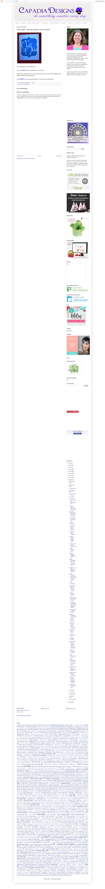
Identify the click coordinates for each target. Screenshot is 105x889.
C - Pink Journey (33, 753)
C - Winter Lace (54, 764)
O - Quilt (79, 804)
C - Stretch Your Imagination (67, 759)
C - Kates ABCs (48, 746)
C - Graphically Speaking (60, 741)
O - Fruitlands (53, 797)
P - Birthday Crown (58, 812)
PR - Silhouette (70, 857)
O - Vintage (27, 809)
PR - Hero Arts (25, 849)
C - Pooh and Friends (59, 753)
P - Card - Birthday (60, 814)
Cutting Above (48, 772)
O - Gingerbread (80, 797)
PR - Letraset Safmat (27, 850)
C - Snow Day (23, 758)
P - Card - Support (71, 819)
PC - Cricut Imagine (62, 834)
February (72, 696)
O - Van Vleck (83, 808)
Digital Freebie (52, 777)
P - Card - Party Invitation (30, 819)
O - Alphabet (59, 789)
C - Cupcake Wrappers (36, 737)
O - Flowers (37, 797)
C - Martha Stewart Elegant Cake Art (78, 747)
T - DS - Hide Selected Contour (32, 867)
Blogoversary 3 (72, 728)
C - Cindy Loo (56, 735)
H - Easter (22, 783)
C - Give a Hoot (39, 741)
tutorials (76, 873)
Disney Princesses (70, 777)
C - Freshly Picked (81, 740)
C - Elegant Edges (71, 738)
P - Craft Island (61, 822)
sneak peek (19, 864)
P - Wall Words (26, 831)
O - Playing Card (48, 804)
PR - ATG (67, 840)
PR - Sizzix (80, 857)
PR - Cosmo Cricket (33, 844)
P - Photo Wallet (34, 828)
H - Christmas (84, 782)
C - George (29, 741)
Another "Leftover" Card (72, 594)
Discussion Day (60, 777)
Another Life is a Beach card (72, 686)
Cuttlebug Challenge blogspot (66, 772)
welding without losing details (44, 875)
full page (61, 780)
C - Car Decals (31, 734)
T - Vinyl (75, 872)
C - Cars (43, 734)
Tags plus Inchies (34, 873)
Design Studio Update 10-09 (58, 775)
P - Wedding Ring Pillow (53, 831)
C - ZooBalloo (78, 764)
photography (49, 839)
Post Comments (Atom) (29, 158)
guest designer (58, 782)
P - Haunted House (42, 825)
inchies (45, 786)
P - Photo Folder (26, 828)
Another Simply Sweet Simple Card (71, 539)
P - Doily (22, 824)
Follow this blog (77, 433)
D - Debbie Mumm (78, 772)
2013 (69, 471)
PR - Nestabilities (47, 853)
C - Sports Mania (54, 758)
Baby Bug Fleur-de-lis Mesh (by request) (72, 513)
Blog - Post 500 (26, 728)
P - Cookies (54, 822)
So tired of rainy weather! (72, 533)
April (71, 691)
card (24, 766)
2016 (69, 465)
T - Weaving (82, 872)
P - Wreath (79, 831)
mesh (44, 788)
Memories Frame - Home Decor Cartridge (72, 625)
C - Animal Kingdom (23, 731)
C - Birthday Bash (55, 732)
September (72, 490)
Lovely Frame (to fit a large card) (72, 545)
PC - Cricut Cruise (28, 834)
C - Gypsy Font (71, 741)
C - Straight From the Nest (43, 759)
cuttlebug (55, 772)
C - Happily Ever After (44, 743)
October (72, 488)
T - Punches (84, 870)
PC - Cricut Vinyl (34, 836)
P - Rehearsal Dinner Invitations (73, 828)
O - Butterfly (77, 791)
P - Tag (54, 830)
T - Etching (79, 869)
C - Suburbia (78, 759)
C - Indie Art (66, 744)
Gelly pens (68, 780)
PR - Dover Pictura (82, 846)
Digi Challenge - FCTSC (37, 777)
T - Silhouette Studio (59, 872)
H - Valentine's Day (51, 785)
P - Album (71, 811)
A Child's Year (20, 725)
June (71, 498)
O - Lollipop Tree (61, 800)
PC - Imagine (66, 837)
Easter (60, 778)
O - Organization (33, 803)
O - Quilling (73, 804)
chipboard (50, 766)
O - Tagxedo (43, 808)
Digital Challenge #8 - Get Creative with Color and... (72, 562)
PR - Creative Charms (61, 844)
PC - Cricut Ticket (25, 84)
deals (59, 774)
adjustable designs (43, 725)
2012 (69, 473)
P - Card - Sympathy (81, 819)
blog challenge (42, 728)
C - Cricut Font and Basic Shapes (23, 737)
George (75, 780)
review (36, 862)
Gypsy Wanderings (74, 782)
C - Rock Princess (55, 755)
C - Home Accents (36, 744)
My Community (67, 788)
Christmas (56, 766)
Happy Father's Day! (72, 550)
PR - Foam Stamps (56, 847)
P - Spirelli (35, 830)
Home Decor (39, 786)
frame (54, 780)
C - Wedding (77, 762)
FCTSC (35, 780)
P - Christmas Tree (46, 822)
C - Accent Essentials (73, 729)
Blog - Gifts (19, 728)
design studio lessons (79, 774)
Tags (87, 872)
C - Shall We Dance (52, 756)
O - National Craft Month (48, 801)
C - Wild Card (37, 764)
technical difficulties (44, 873)
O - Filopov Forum (79, 795)
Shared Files (45, 22)
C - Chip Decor (82, 734)
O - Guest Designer (39, 798)
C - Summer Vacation (24, 761)
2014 (69, 469)
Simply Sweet (83, 862)
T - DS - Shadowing (69, 867)
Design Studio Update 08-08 (45, 775)
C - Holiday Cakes (83, 743)
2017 (69, 463)
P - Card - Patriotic (41, 819)
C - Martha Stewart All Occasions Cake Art (59, 747)
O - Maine (83, 800)
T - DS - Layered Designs (49, 867)
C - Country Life (64, 735)
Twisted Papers (83, 873)
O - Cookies (84, 794)
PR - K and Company (49, 849)
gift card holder (83, 780)
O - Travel (77, 808)
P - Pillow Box (41, 828)
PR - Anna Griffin (53, 840)
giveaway (19, 782)
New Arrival (20, 789)
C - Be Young (34, 732)
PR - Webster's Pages (56, 861)
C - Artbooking (59, 731)
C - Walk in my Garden (57, 762)
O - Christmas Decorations (23, 794)
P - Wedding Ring (42, 831)
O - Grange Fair (29, 798)
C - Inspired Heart (74, 744)
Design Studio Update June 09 (72, 775)
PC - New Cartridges (77, 837)
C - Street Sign (55, 759)
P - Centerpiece (38, 822)
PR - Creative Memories (81, 844)
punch (31, 862)
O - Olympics (24, 803)
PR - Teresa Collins (77, 858)
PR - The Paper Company (33, 859)
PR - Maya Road (44, 852)
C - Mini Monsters (70, 749)
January (72, 699)
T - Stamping (69, 872)
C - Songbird (41, 758)
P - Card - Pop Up (51, 819)
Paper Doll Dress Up (27, 833)
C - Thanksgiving (73, 761)
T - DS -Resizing (43, 869)
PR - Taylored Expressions (66, 858)
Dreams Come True (80, 777)
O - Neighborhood (72, 801)
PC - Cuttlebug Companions (56, 836)
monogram (60, 788)
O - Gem (73, 797)
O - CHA (69, 792)
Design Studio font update (68, 774)
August (71, 494)
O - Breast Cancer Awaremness (66, 791)
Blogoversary (55, 728)
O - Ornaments (54, 803)
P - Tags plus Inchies (63, 830)
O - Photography (32, 805)
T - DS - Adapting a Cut (25, 866)
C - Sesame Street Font (30, 756)
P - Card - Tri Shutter (55, 821)
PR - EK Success (37, 847)
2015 (69, 467)
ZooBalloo (67, 875)
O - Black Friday (31, 791)
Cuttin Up (41, 772)
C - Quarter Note (26, 755)
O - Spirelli (23, 808)
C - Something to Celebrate (32, 758)
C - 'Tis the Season (30, 729)
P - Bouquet (72, 812)
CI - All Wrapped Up (74, 766)
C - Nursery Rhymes (47, 750)
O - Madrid (77, 800)
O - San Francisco (45, 806)
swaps (53, 864)
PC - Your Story (42, 839)
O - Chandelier (84, 792)
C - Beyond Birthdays (44, 732)
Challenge (44, 766)
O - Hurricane (83, 798)
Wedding (30, 875)
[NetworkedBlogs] (77, 431)
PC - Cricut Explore (38, 834)
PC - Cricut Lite (73, 834)
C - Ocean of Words (58, 750)
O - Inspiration (25, 800)
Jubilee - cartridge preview (72, 651)
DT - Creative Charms (32, 778)
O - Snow (71, 806)
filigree (49, 780)
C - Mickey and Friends (43, 749)
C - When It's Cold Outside (26, 764)
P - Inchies (62, 825)
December (72, 481)
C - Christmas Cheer (37, 735)
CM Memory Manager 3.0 (46, 771)
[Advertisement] (39, 143)
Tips (64, 873)
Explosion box (82, 778)
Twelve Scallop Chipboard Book (72, 555)
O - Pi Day (42, 804)
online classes (42, 811)
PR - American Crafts (41, 840)
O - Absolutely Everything (39, 789)
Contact (85, 22)
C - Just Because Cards (38, 746)
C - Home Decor (47, 744)
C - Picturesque (24, 753)
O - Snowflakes (79, 806)
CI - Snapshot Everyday (47, 769)
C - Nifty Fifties (38, 750)
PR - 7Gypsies (84, 839)
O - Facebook (62, 795)
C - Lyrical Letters (33, 747)
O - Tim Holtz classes (59, 808)
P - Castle (32, 822)
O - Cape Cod (35, 792)
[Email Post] (33, 82)
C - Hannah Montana (32, 743)
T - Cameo (73, 864)
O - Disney (48, 795)
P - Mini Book (41, 827)
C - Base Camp (26, 732)
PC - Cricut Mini (81, 834)
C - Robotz (49, 755)
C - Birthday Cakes (64, 732)
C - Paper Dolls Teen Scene (68, 752)
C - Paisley (46, 752)
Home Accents (30, 786)
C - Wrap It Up (71, 764)
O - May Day (33, 801)
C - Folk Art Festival (62, 740)
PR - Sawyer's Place (64, 855)
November (72, 485)
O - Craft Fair (19, 795)
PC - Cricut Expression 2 (50, 834)
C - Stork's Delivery (21, 759)
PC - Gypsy (41, 837)
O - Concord (70, 794)
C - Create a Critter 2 (83, 735)
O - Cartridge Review (44, 792)
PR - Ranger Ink (39, 855)
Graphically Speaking (33, 782)
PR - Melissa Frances (53, 852)
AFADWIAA (53, 725)
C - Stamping (71, 758)
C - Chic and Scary (73, 734)
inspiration (50, 786)
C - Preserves (68, 753)
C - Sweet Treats (34, 761)
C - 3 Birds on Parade (42, 729)
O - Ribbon (27, 806)
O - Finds (86, 795)
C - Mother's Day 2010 (80, 749)
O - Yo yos (29, 811)
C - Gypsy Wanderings (82, 741)
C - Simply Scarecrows (70, 756)
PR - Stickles (48, 858)
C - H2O (25, 743)
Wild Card (55, 875)
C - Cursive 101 (46, 737)
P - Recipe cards (62, 828)
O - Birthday (24, 791)
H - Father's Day (31, 783)
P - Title (83, 830)
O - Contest (78, 794)
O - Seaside (53, 806)
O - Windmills (58, 809)
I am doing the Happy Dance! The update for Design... (72, 605)
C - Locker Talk (81, 746)
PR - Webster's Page (45, 861)
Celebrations (34, 766)
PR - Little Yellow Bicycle (61, 850)
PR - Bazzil (82, 840)
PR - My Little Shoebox (73, 852)
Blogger (59, 879)
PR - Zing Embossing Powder (75, 861)
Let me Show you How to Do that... (80, 786)
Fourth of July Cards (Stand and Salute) (72, 668)
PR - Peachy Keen (71, 853)
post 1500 (78, 839)
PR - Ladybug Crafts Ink (75, 849)
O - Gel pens (66, 797)
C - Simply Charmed (61, 756)
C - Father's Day (41, 740)
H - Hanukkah (72, 783)
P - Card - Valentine (66, 821)
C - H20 (20, 743)
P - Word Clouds (72, 831)
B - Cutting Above (76, 725)
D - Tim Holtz (52, 774)
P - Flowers (66, 824)
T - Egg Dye (51, 869)
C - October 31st (67, 750)
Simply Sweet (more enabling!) (72, 674)
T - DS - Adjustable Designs (40, 866)
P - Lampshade (75, 825)
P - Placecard (49, 828)
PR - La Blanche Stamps (63, 849)
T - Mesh (52, 870)
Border (22, 729)
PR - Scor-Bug (72, 855)
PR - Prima (81, 853)
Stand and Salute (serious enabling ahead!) (72, 680)
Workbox (62, 875)
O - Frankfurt (45, 797)
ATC (68, 725)
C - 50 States (52, 729)
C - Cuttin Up (54, 737)
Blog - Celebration (75, 726)
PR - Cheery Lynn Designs (63, 842)
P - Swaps (47, 830)
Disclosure (70, 22)
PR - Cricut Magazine (24, 846)
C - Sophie (47, 758)
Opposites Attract (51, 811)
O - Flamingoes (30, 797)
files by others (43, 780)
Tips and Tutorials (54, 22)
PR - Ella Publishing (46, 847)
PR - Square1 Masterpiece (31, 858)
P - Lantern (82, 825)
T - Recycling (24, 872)
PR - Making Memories (81, 850)
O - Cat (52, 792)
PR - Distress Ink (65, 846)
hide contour (21, 786)
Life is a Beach (22, 788)
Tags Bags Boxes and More (23, 873)
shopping (77, 862)
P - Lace (68, 825)
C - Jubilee (29, 746)
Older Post (59, 155)
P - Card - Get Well (43, 817)
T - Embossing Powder (69, 869)
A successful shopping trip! (72, 519)
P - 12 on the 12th (61, 811)
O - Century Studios (60, 792)
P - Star (41, 830)
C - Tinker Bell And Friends (23, 762)
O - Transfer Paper (69, 808)
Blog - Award (66, 726)
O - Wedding (51, 809)
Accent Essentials (31, 725)
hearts (86, 785)
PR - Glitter (82, 847)
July (71, 496)
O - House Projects (74, 798)
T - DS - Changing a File (55, 866)
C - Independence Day (57, 744)
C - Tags (41, 761)
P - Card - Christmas (75, 814)
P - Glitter (34, 825)
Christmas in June (72, 635)
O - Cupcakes (26, 795)
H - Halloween (63, 783)
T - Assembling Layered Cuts (63, 864)
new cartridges (28, 789)
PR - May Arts (35, 852)
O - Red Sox (21, 806)
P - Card (37, 814)
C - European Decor (81, 738)
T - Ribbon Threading (33, 872)
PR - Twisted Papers (82, 859)
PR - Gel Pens (64, 847)
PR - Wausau (36, 861)
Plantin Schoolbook (67, 839)
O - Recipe (85, 804)
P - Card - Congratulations (29, 816)
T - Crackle (78, 864)
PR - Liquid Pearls (52, 850)
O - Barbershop (82, 789)
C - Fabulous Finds (32, 740)
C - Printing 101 (76, 753)
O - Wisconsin (65, 809)
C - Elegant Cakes (61, 738)
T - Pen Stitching (59, 870)
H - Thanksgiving (40, 785)
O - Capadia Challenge (26, 792)
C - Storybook (30, 759)
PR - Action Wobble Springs (22, 840)
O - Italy (42, 800)
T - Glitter (27, 870)
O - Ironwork (35, 800)
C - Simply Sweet (80, 756)
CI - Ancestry (83, 766)
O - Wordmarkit (79, 809)
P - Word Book (63, 831)
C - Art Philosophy (49, 731)
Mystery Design (77, 788)
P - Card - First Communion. (80, 816)
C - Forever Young (72, 740)
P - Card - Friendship (33, 817)
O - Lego (55, 800)
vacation (19, 875)
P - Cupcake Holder (70, 822)
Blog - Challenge (84, 726)
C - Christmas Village (47, 735)
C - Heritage (74, 743)
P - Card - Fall (57, 816)
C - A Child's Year (61, 729)
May (71, 689)
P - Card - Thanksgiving (35, 821)
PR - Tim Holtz (54, 859)
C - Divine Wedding (84, 737)
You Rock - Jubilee (72, 638)
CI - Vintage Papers (57, 769)
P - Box (77, 812)
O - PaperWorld (75, 803)
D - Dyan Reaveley (24, 774)
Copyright (63, 22)
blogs (18, 729)
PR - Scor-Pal (80, 855)
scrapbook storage (60, 862)
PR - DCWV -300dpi (45, 846)
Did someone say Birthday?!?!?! (72, 501)
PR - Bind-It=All (25, 842)
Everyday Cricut (73, 778)
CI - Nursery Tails (37, 769)
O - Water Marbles (42, 809)
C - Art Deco (32, 731)
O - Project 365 (56, 804)
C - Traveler (38, 762)
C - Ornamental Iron (30, 752)
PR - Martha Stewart (23, 852)
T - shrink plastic (50, 872)
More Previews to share (72, 656)
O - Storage (36, 808)
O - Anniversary (67, 789)
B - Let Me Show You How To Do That (43, 726)
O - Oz (61, 803)
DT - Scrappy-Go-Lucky (49, 778)
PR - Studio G (56, 858)
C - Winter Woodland (62, 764)
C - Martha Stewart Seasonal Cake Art (26, 749)
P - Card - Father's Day (67, 816)
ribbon (41, 862)
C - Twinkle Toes (46, 762)
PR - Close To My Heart (78, 842)
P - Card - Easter (48, 816)
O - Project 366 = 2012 (64, 804)
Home (17, 22)
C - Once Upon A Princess (79, 750)
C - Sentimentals (85, 755)
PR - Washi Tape (28, 861)
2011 (69, 475)
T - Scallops (42, 872)
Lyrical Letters (31, 788)
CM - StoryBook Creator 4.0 (70, 769)
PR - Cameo (33, 842)
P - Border (66, 812)
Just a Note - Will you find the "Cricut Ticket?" (72, 588)
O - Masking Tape (25, 801)
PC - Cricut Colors (77, 833)
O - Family (69, 795)
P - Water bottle (35, 831)
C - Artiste (66, 731)
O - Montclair (39, 801)
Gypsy (65, 782)
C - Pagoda (39, 752)
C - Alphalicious (84, 729)
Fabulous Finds (29, 780)
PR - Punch (28, 855)
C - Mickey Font (53, 749)
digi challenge (27, 777)
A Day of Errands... (72, 523)
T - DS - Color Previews (67, 866)
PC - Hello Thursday (53, 837)
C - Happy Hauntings (65, 743)
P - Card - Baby (49, 814)
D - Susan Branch (44, 774)
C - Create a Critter (74, 735)
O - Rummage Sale (35, 806)
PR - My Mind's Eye (83, 852)
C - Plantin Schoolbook (45, 753)
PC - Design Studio (81, 836)
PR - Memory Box (62, 852)
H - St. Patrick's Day (29, 785)
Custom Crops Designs (32, 772)
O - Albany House (51, 789)
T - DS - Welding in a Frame (31, 869)
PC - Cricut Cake (57, 833)
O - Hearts (61, 798)
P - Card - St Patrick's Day (62, 819)
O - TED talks (50, 808)
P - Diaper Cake (80, 822)
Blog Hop (48, 728)
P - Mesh (32, 827)
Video (23, 875)
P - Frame (73, 824)
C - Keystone (54, 746)
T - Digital (85, 864)
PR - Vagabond (19, 861)
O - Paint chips (67, 803)
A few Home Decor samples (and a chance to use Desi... (72, 644)
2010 (69, 477)
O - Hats (55, 798)
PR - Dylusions (20, 847)
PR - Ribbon (48, 855)
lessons (68, 786)
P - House (56, 825)
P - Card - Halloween (67, 817)
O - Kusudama (49, 800)
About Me (23, 22)
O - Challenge (76, 792)
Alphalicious (62, 725)
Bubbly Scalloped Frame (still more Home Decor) (72, 617)
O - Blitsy (38, 791)
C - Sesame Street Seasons (41, 756)
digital (45, 777)
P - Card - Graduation (55, 817)
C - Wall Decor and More (68, 762)
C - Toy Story (32, 762)
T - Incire (38, 870)
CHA (39, 766)
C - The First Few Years (83, 761)
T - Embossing (59, 869)
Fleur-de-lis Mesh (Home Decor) (72, 527)
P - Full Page (81, 824)
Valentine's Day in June (72, 631)
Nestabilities (85, 788)
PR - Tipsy (62, 859)
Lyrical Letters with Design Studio (72, 599)
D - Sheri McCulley (34, 774)
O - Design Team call (40, 795)
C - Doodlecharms (30, 738)
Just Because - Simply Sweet (72, 611)
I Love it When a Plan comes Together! (72, 507)
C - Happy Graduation (55, 743)
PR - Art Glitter (61, 840)
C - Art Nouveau (40, 731)
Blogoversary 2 (63, 728)
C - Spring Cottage (63, 758)
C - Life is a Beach (71, 746)
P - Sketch (29, 830)
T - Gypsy (33, 870)
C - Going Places (48, 741)
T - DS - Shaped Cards (81, 867)
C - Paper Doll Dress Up (56, 752)
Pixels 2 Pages (57, 839)
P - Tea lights (73, 830)
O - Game (60, 797)
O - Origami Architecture (44, 803)
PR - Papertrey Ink (59, 853)
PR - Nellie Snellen (37, 853)
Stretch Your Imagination (38, 864)
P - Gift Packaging (26, 825)
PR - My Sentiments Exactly (25, 853)
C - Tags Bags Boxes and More (52, 761)
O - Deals (32, 795)
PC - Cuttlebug (43, 836)
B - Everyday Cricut (29, 726)
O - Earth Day (55, 795)
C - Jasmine (82, 744)
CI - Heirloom (59, 768)
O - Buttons (84, 791)
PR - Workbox (64, 861)
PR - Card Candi (43, 842)
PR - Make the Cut (71, 850)
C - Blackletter (73, 732)
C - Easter (52, 738)
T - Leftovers (45, 870)
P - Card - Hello (78, 817)
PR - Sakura (55, 855)
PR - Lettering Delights (39, 850)
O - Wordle (72, 809)
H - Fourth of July (41, 783)
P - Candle (83, 812)
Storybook (27, 864)
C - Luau (25, 747)
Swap (48, 864)
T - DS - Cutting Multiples (79, 866)
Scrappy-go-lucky (69, 862)
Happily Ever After (79, 785)
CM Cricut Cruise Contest (34, 771)
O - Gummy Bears (49, 798)
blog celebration (33, 728)
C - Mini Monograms (61, 749)
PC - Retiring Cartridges (31, 839)
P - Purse (55, 828)
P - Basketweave (49, 812)
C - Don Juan (21, 738)
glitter (25, 782)
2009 (69, 479)
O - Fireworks (21, 797)
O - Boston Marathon (55, 791)
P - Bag (42, 812)
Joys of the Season (59, 786)
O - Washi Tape (35, 809)
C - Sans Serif (63, 755)
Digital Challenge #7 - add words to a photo (72, 662)
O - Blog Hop (46, 791)
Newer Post (20, 155)
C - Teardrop (65, 761)
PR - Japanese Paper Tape (36, 849)
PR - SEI (36, 857)
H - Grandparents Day (52, 783)
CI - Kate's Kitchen (27, 769)
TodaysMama (69, 873)
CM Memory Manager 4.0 (58, 771)
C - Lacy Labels (62, 746)
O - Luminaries (69, 800)
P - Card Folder (24, 822)
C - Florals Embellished (51, 740)
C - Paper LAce (78, 752)
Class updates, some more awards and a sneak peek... (72, 577)
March (71, 693)
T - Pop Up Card (68, 870)
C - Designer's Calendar (73, 737)
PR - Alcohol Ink (32, 840)
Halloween (70, 785)
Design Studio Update (33, 775)
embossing (65, 778)
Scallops (47, 862)
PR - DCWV (34, 846)
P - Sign (23, 830)
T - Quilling (19, 872)
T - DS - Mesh (60, 867)
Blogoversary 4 (82, 728)
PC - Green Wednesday (31, 837)
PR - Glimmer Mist (74, 847)
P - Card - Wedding (78, 821)
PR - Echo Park (28, 847)
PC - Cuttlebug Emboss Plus (70, 836)
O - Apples (75, 789)
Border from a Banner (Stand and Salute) (72, 569)
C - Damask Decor (63, 737)
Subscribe (78, 22)
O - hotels (67, 798)
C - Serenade (21, 756)
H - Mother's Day (81, 783)
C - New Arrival (30, 750)
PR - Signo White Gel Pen (58, 857)
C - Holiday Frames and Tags (23, 744)
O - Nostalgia (81, 801)
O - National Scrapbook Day (60, 801)
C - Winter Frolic (46, 764)
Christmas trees (64, 766)
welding (35, 875)
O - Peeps (24, 804)
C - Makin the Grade (44, 747)
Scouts (53, 862)
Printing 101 (25, 862)
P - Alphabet (78, 811)
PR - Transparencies (71, 859)
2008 (69, 702)
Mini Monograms (52, 788)
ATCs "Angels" (72, 583)
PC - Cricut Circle (66, 833)
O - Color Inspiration (61, 794)
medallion (38, 788)
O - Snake (65, 806)
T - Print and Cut (77, 870)
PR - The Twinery (45, 859)
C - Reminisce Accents (37, 755)
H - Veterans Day (62, 785)
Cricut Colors (81, 771)
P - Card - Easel (40, 816)
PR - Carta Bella (52, 842)
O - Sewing (59, 806)
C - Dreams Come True (43, 738)
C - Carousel (37, 734)
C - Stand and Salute (81, 758)
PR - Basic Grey (74, 840)
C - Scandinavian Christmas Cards (74, 755)
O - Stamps (29, 808)
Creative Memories (69, 771)
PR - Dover (73, 846)
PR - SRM (41, 858)
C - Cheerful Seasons (61, 734)
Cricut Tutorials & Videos (34, 22)
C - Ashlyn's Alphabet (76, 731)
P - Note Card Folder (64, 827)
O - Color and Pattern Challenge (48, 794)
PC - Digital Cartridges (21, 837)
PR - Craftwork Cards (45, 844)
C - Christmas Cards (27, 735)
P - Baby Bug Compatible (33, 812)
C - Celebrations (50, 734)
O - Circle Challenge (36, 794)
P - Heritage (50, 825)
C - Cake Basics (82, 732)
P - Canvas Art (30, 814)
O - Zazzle (35, 811)
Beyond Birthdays (56, 726)
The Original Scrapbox (56, 873)
